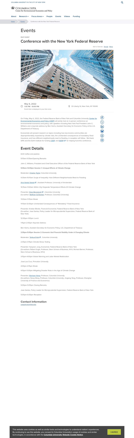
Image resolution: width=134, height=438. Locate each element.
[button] (102, 117)
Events (23, 22)
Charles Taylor (35, 173)
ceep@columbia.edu (28, 304)
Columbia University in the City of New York (28, 2)
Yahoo (111, 47)
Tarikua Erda (34, 237)
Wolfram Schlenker (37, 194)
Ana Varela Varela (27, 182)
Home (13, 22)
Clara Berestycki (35, 192)
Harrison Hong (34, 275)
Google (106, 47)
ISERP (61, 140)
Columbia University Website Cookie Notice (63, 434)
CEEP (53, 140)
